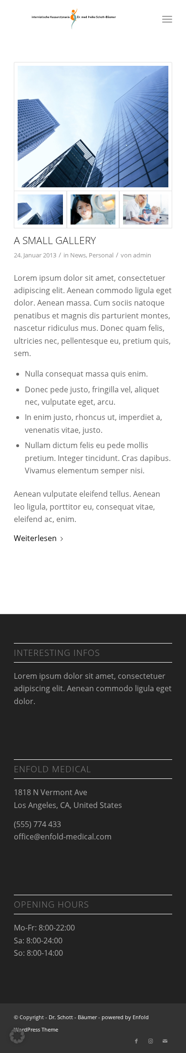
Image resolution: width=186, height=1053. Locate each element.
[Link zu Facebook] (136, 1041)
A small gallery (55, 240)
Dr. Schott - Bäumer (73, 1017)
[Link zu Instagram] (151, 1041)
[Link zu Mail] (165, 1041)
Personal (101, 255)
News (78, 255)
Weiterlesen (35, 538)
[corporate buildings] (93, 126)
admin (142, 255)
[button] (17, 1036)
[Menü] (167, 19)
